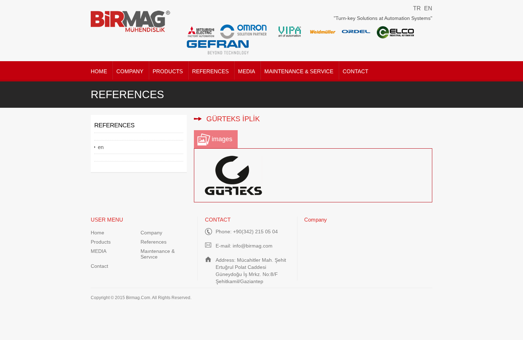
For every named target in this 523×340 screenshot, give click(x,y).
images (222, 139)
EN (428, 8)
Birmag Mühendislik (131, 21)
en (101, 147)
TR (417, 8)
